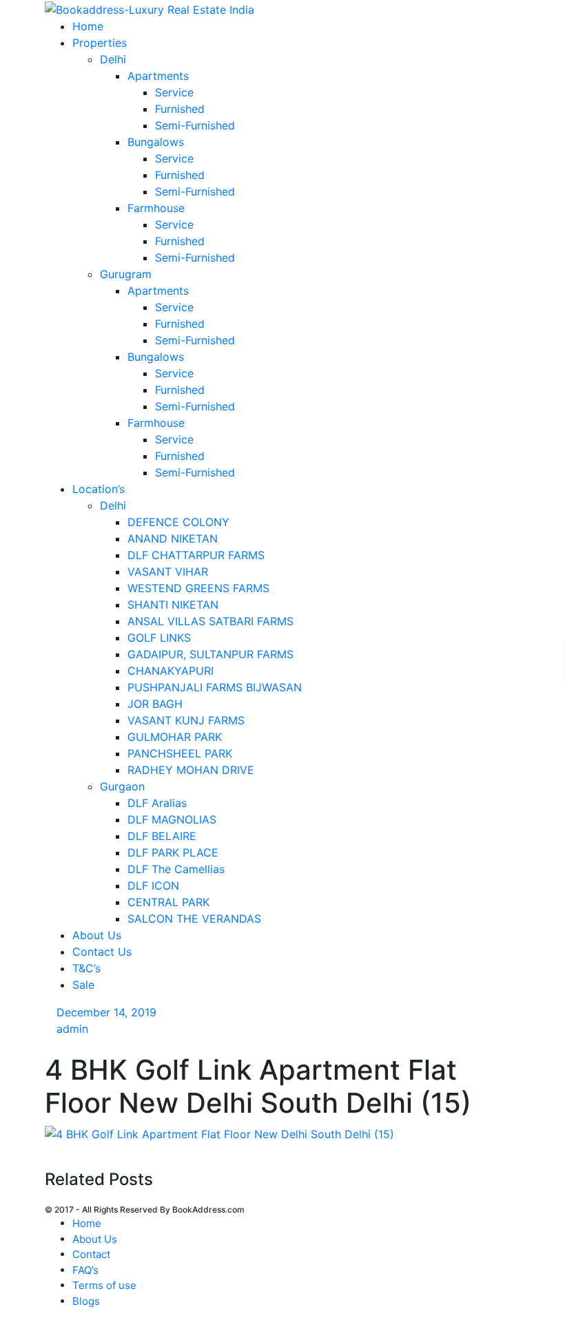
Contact (91, 1254)
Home (86, 1223)
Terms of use (104, 1285)
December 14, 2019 (106, 1012)
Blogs (86, 1301)
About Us (94, 1239)
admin (72, 1029)
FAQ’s (85, 1270)
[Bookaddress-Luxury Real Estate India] (149, 8)
